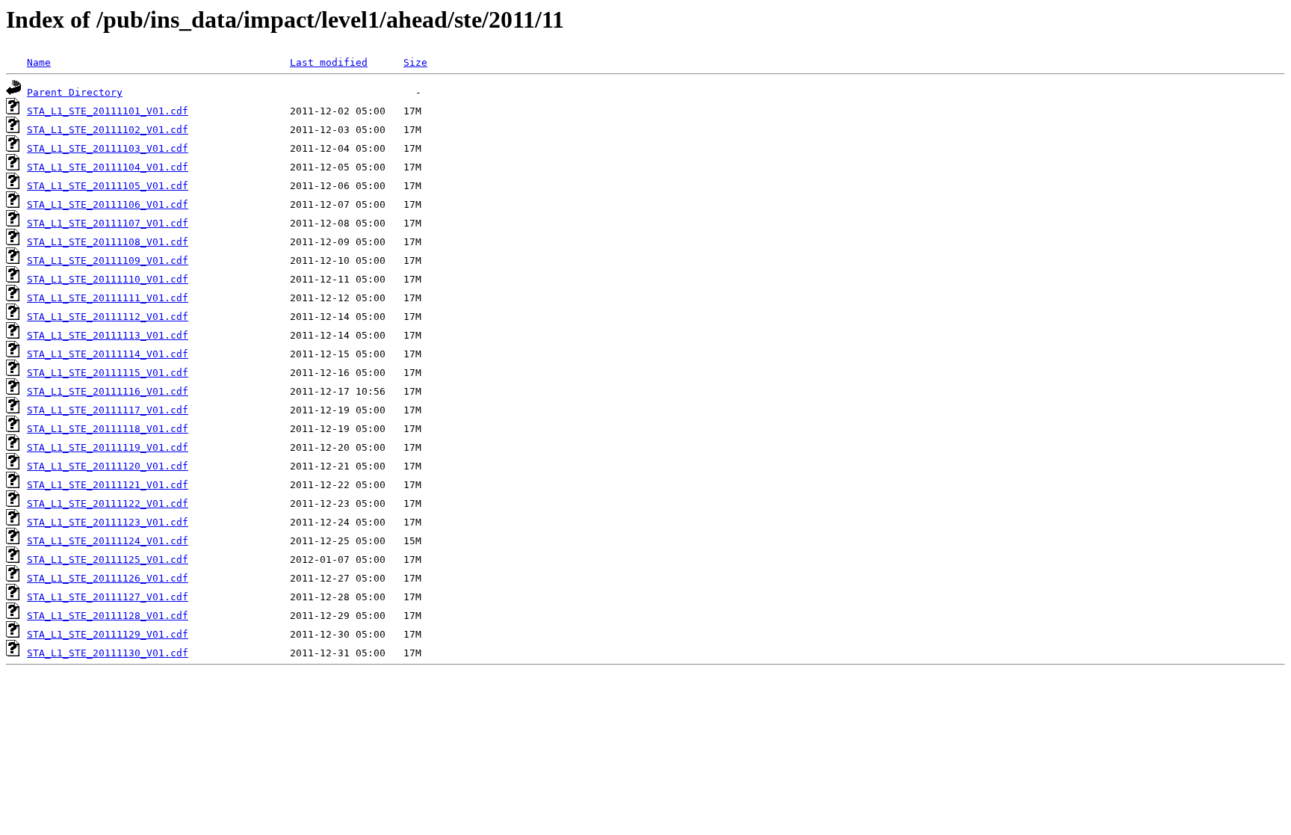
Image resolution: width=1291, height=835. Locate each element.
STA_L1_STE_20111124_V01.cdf (107, 540)
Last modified (329, 62)
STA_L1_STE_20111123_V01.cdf (107, 522)
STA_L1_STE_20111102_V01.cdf (107, 129)
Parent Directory (75, 92)
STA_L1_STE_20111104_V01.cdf (107, 167)
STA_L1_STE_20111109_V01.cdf (107, 260)
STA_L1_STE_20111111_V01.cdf (107, 298)
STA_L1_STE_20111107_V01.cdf (107, 223)
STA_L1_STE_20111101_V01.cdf (107, 111)
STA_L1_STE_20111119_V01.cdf (107, 447)
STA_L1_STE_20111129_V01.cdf (107, 634)
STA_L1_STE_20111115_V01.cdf (107, 372)
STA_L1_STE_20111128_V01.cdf (107, 615)
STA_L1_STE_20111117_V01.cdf (107, 410)
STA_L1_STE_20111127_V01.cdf (107, 597)
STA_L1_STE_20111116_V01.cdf (107, 391)
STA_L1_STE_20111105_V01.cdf (107, 185)
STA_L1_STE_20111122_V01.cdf (107, 503)
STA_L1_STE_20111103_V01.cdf (107, 148)
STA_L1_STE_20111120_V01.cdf (107, 466)
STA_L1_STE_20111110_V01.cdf (107, 279)
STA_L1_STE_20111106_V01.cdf (107, 204)
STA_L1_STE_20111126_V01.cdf (107, 578)
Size (415, 62)
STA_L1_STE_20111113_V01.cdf (107, 335)
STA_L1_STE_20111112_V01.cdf (107, 316)
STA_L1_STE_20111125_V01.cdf (107, 559)
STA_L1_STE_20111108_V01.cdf (107, 241)
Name (39, 62)
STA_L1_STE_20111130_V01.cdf (107, 653)
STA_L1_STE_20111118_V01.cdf (107, 428)
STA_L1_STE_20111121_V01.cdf (107, 484)
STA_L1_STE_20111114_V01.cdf (107, 354)
